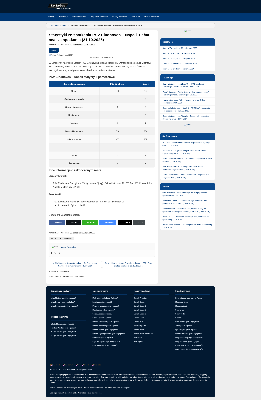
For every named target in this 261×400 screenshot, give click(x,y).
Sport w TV (136, 16)
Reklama (70, 369)
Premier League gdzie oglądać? (105, 306)
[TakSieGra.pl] (59, 9)
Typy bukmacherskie (99, 16)
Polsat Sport (139, 330)
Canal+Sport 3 (140, 310)
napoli (53, 238)
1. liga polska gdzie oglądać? (63, 332)
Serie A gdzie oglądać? (102, 314)
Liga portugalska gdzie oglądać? (106, 341)
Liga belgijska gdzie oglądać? (105, 345)
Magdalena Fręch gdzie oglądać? (189, 338)
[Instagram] (59, 253)
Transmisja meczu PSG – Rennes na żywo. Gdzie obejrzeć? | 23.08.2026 (183, 101)
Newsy (51, 16)
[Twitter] (55, 253)
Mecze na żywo (181, 302)
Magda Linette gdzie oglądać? (188, 341)
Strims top (179, 310)
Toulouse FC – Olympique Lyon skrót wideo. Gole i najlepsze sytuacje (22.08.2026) (184, 151)
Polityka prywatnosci (83, 369)
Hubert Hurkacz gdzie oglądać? (188, 334)
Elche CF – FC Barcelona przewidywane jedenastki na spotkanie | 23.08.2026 (185, 218)
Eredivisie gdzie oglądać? (103, 338)
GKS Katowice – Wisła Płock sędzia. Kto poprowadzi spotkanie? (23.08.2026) (184, 193)
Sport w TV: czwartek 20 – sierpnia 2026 (179, 64)
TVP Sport (138, 341)
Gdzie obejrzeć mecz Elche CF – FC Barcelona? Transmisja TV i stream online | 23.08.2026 (183, 85)
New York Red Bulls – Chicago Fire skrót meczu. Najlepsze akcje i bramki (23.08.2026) (183, 167)
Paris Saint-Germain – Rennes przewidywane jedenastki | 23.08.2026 (187, 226)
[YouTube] (96, 365)
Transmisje (63, 16)
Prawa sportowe (151, 16)
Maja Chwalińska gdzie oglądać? (189, 349)
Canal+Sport (139, 302)
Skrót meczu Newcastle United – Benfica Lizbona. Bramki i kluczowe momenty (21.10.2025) (75, 264)
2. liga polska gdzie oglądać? (63, 336)
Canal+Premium (140, 298)
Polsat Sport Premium (143, 334)
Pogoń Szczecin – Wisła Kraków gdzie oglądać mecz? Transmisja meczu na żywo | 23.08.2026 (185, 93)
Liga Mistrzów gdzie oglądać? (63, 298)
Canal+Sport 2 (140, 306)
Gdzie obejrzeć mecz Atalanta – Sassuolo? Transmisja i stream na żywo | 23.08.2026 (186, 117)
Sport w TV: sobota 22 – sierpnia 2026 (178, 53)
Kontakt (62, 369)
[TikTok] (85, 365)
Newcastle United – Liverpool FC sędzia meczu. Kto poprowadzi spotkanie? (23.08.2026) (184, 201)
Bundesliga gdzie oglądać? (103, 310)
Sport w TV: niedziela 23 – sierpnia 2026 (179, 48)
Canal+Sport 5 (140, 314)
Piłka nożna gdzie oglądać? (187, 322)
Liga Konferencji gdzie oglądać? (64, 306)
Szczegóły (125, 388)
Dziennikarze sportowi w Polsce (188, 298)
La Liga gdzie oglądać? (102, 302)
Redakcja (53, 369)
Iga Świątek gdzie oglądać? (186, 330)
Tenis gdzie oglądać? (184, 326)
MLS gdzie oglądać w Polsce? (105, 298)
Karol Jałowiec (62, 45)
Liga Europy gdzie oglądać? (63, 302)
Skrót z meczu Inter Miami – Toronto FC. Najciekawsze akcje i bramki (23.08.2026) (185, 176)
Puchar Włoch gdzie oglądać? (105, 330)
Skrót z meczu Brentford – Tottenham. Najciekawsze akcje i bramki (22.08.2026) (187, 159)
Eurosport (138, 338)
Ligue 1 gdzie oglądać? (102, 318)
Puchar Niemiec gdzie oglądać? (105, 326)
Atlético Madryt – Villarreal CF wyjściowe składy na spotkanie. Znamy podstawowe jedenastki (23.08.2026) (186, 210)
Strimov (178, 318)
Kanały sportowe (119, 16)
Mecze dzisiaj (181, 306)
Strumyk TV (180, 314)
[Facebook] (51, 253)
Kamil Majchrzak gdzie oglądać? (189, 345)
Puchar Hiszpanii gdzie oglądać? (106, 322)
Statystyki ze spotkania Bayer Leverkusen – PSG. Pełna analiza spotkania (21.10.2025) (129, 264)
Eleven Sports (140, 326)
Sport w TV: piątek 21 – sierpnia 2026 (178, 58)
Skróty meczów (79, 16)
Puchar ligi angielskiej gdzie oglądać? (108, 334)
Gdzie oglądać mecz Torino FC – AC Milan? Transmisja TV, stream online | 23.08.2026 (186, 109)
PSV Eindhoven (66, 238)
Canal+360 (138, 322)
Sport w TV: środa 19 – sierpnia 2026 (178, 69)
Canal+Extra (139, 318)
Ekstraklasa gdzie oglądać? (62, 324)
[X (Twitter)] (77, 365)
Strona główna (53, 25)
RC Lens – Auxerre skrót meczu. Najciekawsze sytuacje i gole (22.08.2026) (186, 143)
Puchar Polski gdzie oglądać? (63, 328)
